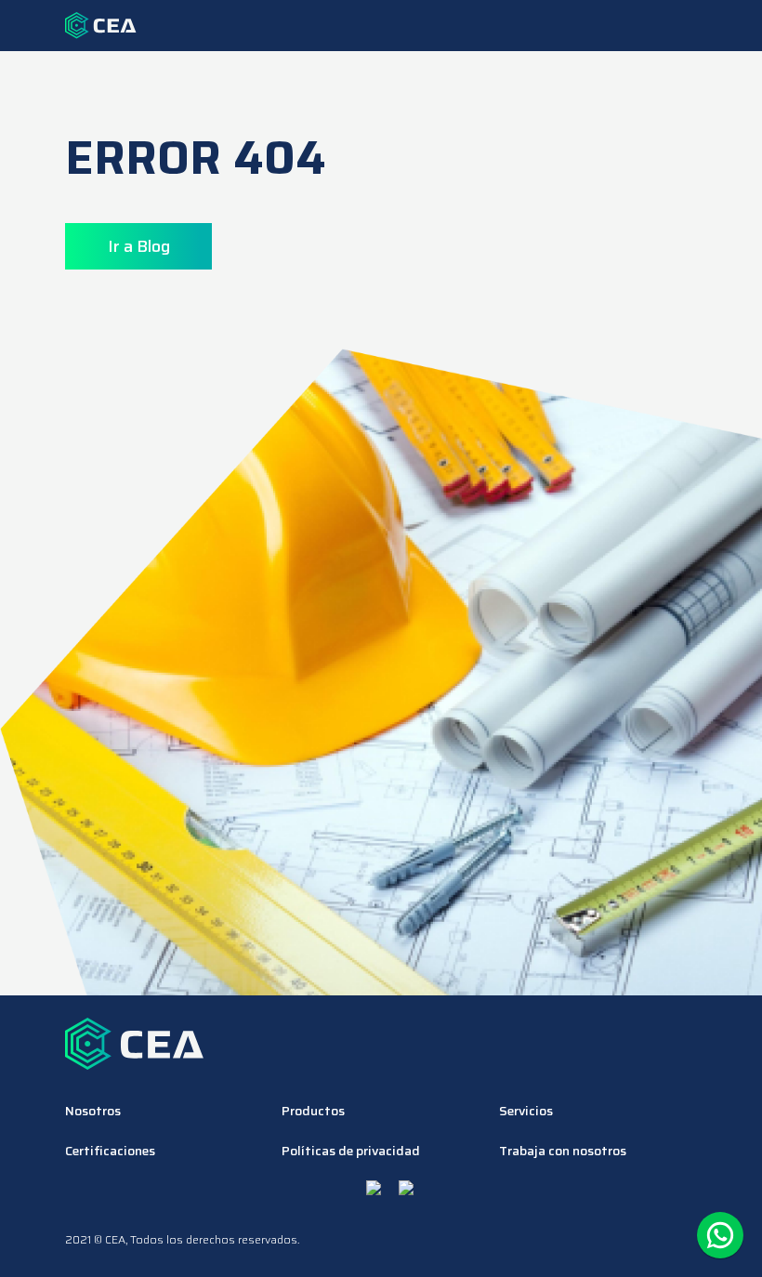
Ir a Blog (139, 246)
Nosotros (93, 1111)
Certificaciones (110, 1151)
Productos (313, 1111)
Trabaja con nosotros (562, 1151)
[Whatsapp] (720, 1235)
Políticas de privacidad (351, 1151)
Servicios (526, 1111)
